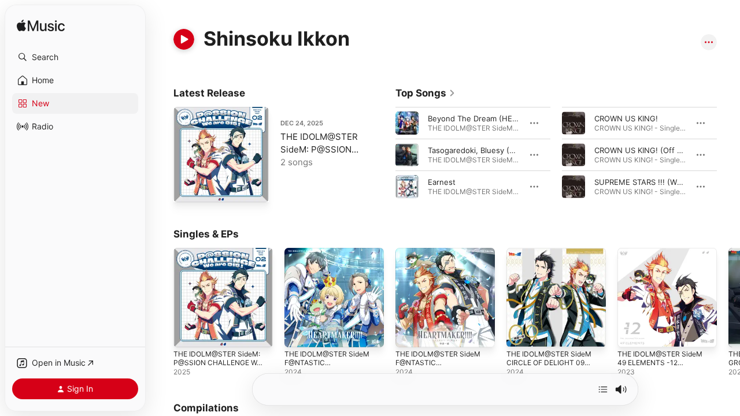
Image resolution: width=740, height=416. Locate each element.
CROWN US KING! (626, 118)
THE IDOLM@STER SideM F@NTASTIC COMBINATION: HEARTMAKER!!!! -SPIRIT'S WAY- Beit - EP (331, 271)
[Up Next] (603, 389)
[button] (75, 57)
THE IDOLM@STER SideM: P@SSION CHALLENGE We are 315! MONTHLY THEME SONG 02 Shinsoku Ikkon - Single (222, 271)
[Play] (183, 39)
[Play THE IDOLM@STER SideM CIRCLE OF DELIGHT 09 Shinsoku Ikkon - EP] (521, 332)
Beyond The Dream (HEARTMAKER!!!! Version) (511, 118)
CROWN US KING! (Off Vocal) (646, 150)
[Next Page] (728, 155)
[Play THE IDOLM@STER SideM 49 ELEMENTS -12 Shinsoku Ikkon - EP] (632, 332)
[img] (41, 26)
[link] (425, 93)
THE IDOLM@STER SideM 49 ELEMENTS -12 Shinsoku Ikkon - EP (663, 262)
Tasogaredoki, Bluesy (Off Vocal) (486, 150)
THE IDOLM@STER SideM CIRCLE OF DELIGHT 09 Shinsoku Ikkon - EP (552, 262)
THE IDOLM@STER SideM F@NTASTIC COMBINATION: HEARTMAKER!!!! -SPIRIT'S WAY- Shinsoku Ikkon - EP (442, 271)
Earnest (442, 182)
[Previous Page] (384, 155)
